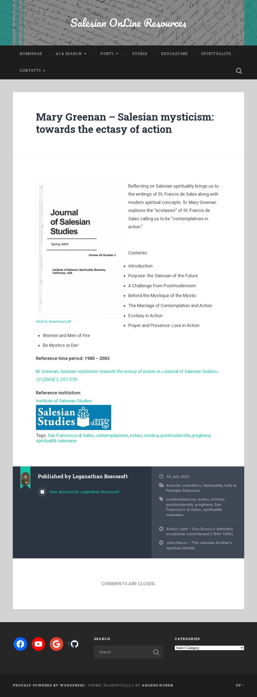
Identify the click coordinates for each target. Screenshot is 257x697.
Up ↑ (240, 685)
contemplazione (112, 435)
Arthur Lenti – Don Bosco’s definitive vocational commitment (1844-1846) (199, 532)
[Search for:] (128, 652)
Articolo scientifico (183, 485)
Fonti (107, 53)
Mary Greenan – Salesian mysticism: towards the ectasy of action (125, 123)
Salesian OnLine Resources (128, 22)
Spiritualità (216, 53)
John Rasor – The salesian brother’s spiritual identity (199, 545)
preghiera (200, 435)
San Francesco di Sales (71, 435)
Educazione (174, 53)
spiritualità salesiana (56, 440)
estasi (136, 435)
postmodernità (175, 435)
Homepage (31, 53)
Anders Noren (157, 685)
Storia (140, 53)
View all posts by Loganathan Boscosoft (83, 492)
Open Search (239, 70)
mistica (151, 435)
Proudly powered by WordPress (48, 685)
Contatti (30, 70)
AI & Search (69, 53)
